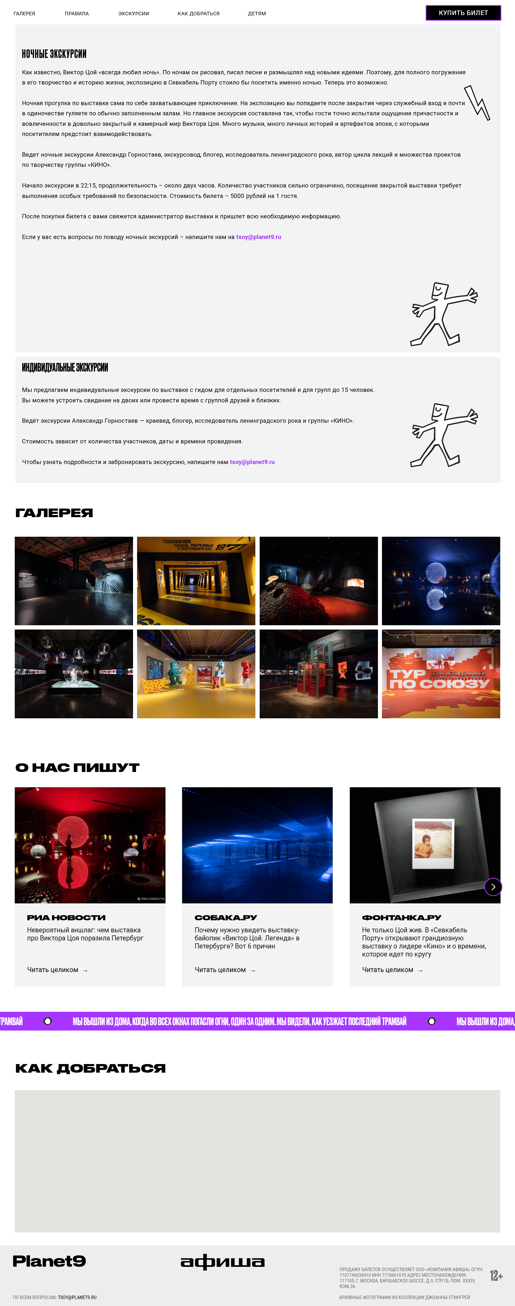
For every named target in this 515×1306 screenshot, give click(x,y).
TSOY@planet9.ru (77, 1297)
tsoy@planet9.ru (258, 236)
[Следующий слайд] (493, 887)
